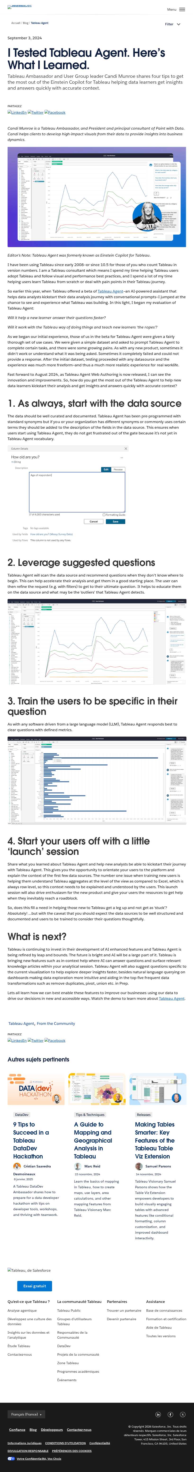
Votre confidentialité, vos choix (39, 1459)
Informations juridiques (25, 1443)
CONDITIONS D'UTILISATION (65, 1443)
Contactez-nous (20, 1354)
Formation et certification (166, 1319)
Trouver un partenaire (124, 1310)
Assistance (155, 1301)
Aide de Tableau (159, 1327)
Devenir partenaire (121, 1319)
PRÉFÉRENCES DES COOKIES (72, 1451)
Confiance (17, 1430)
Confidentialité (99, 1443)
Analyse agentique (22, 1310)
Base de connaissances (164, 1310)
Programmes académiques (78, 1371)
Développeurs (52, 1430)
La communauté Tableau (79, 1301)
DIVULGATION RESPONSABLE (28, 1451)
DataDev (64, 1346)
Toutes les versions (161, 1336)
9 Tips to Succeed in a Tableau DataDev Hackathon (31, 1140)
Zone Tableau (68, 1363)
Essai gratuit (34, 1286)
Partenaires (117, 1301)
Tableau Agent (39, 23)
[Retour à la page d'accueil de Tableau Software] (24, 5)
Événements (66, 1380)
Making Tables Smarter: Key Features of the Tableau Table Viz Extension (155, 1140)
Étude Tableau (19, 1346)
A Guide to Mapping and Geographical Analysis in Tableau (93, 1140)
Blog (25, 23)
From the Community (56, 1023)
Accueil (15, 23)
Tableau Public (69, 1310)
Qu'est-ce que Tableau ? (29, 1301)
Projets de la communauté (78, 1354)
